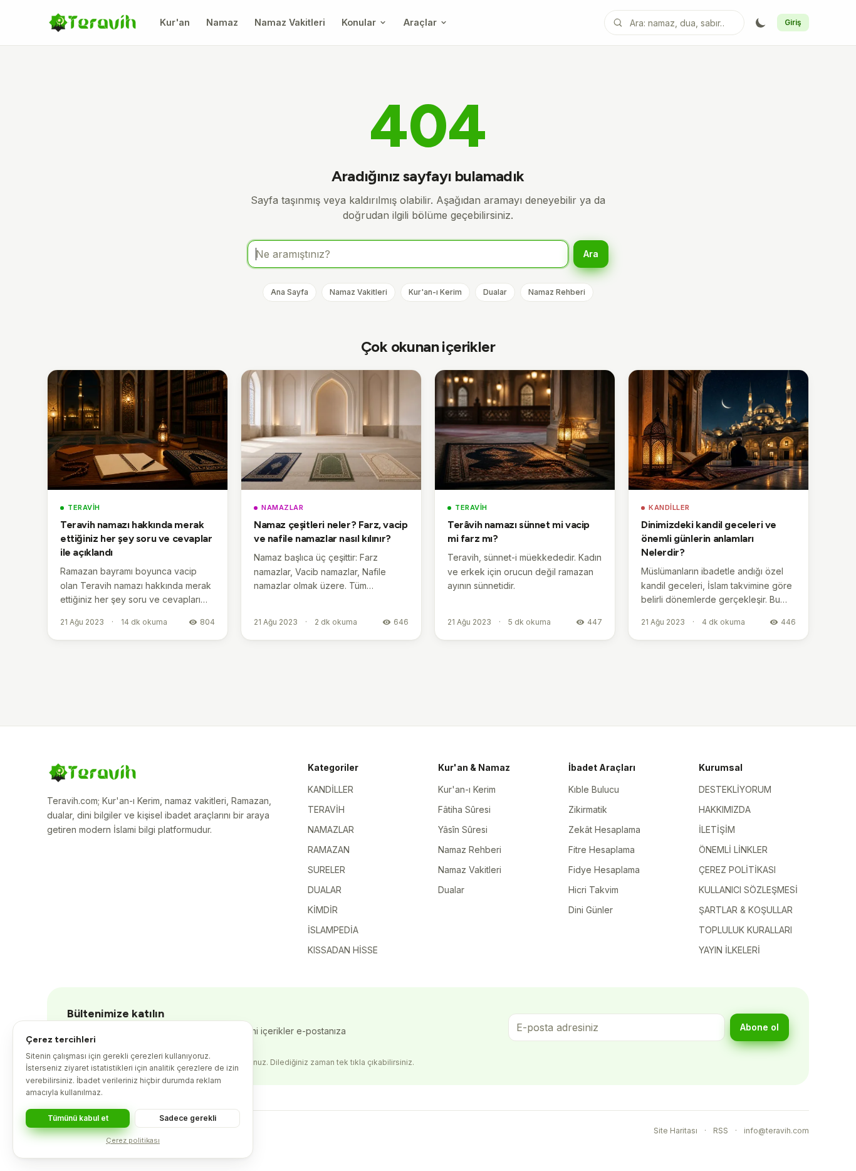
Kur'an (175, 22)
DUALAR (325, 889)
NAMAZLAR (282, 507)
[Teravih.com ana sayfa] (92, 22)
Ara (590, 253)
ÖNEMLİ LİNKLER (733, 849)
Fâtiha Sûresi (464, 809)
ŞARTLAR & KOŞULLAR (746, 909)
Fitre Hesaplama (601, 849)
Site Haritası (675, 1130)
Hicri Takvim (593, 889)
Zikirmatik (587, 809)
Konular (359, 22)
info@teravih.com (776, 1130)
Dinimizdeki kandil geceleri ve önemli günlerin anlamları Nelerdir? (708, 538)
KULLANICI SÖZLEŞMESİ (748, 889)
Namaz (222, 22)
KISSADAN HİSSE (343, 950)
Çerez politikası (133, 1140)
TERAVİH (84, 507)
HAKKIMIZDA (725, 809)
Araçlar (420, 22)
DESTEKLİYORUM (735, 789)
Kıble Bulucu (593, 789)
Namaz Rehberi (556, 292)
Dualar (495, 292)
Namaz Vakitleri (289, 22)
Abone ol (759, 1027)
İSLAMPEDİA (333, 930)
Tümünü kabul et (78, 1118)
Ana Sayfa (289, 292)
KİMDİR (323, 909)
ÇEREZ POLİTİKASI (737, 869)
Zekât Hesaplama (604, 829)
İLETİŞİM (717, 829)
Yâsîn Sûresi (463, 829)
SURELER (326, 869)
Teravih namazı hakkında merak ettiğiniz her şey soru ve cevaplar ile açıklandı (136, 538)
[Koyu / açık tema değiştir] (760, 22)
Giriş (793, 22)
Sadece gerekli (187, 1118)
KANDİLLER (669, 507)
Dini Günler (590, 909)
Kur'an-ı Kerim (435, 292)
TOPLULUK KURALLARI (745, 930)
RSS (720, 1130)
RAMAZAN (329, 849)
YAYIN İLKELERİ (729, 950)
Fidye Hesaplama (604, 869)
